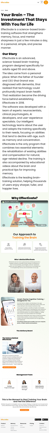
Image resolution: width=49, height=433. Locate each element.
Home (2, 10)
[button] (38, 2)
